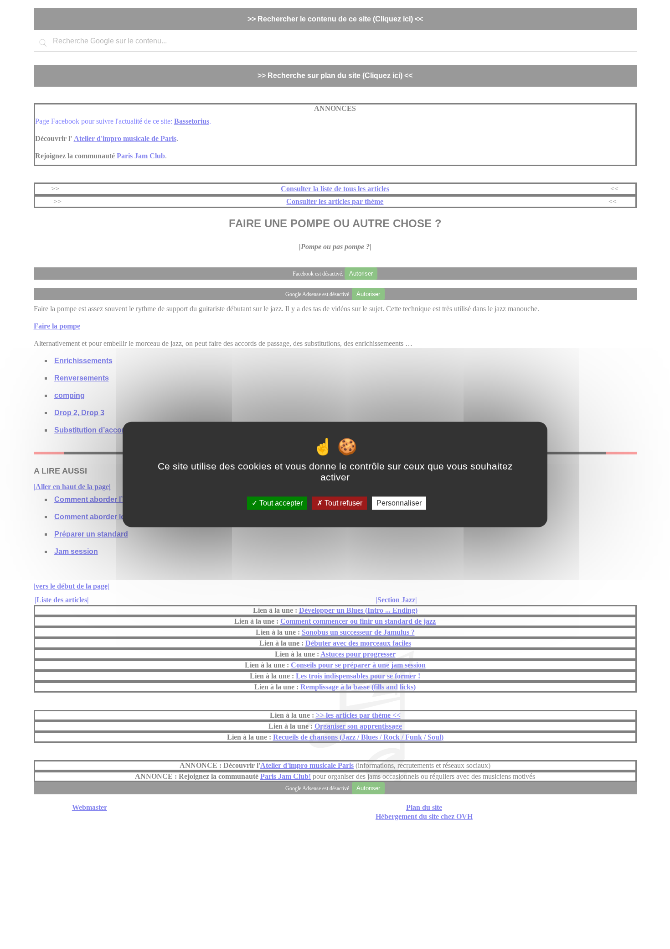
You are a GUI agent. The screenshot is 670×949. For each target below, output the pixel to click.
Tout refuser (342, 503)
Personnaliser (399, 503)
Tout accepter (280, 503)
